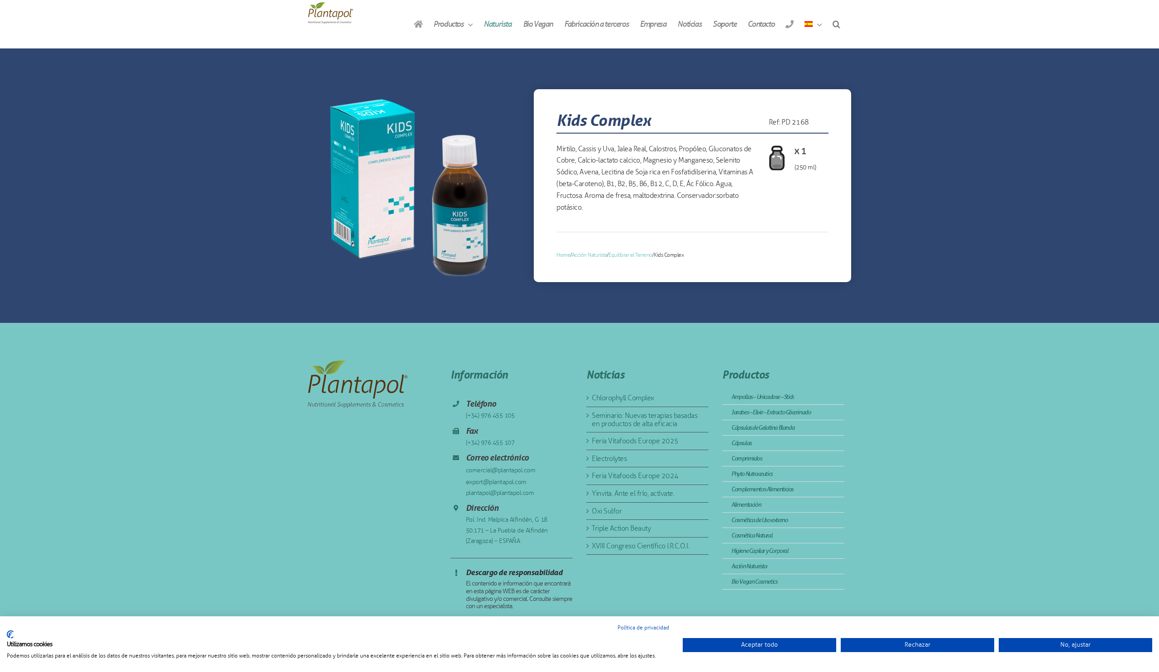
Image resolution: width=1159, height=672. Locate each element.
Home (563, 255)
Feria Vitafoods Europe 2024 (635, 475)
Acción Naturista (589, 255)
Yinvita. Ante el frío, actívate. (633, 493)
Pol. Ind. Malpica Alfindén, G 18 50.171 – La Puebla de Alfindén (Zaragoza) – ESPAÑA (507, 530)
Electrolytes (609, 458)
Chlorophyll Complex (623, 398)
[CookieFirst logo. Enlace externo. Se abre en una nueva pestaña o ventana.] (10, 634)
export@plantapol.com (496, 482)
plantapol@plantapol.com (500, 493)
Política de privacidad (643, 627)
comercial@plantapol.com (501, 470)
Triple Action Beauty (621, 528)
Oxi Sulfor (607, 511)
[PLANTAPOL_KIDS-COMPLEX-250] (410, 186)
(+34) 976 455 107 (490, 442)
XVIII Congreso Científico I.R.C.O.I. (640, 546)
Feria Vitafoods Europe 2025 (635, 441)
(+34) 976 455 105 (490, 415)
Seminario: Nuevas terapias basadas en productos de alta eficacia (644, 419)
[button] (836, 24)
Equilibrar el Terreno (630, 255)
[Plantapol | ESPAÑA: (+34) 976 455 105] (789, 24)
